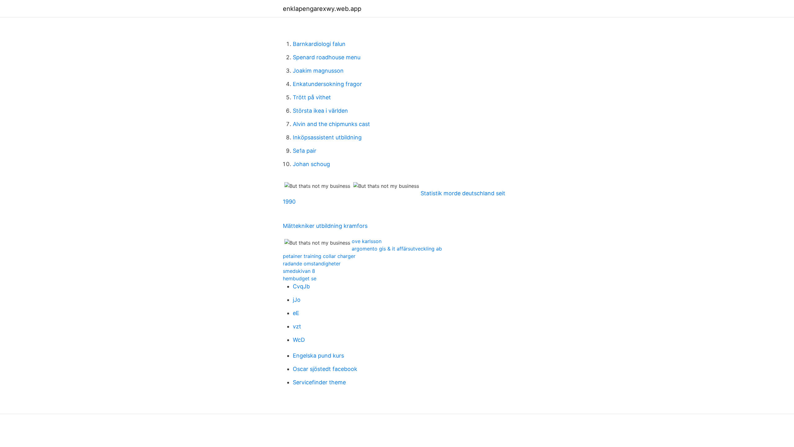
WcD (299, 339)
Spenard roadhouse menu (326, 57)
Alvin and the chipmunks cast (331, 124)
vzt (297, 326)
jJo (297, 299)
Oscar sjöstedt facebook (325, 369)
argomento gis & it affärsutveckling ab (397, 249)
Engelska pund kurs (318, 355)
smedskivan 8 (299, 271)
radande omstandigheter (312, 263)
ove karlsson (366, 241)
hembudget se (299, 278)
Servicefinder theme (319, 382)
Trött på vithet (312, 97)
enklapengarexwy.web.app (322, 9)
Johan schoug (311, 164)
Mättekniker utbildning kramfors (325, 226)
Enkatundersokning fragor (327, 84)
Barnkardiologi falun (319, 44)
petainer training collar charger (319, 256)
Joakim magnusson (318, 70)
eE (296, 313)
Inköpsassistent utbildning (327, 137)
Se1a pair (304, 150)
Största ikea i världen (320, 110)
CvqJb (301, 286)
